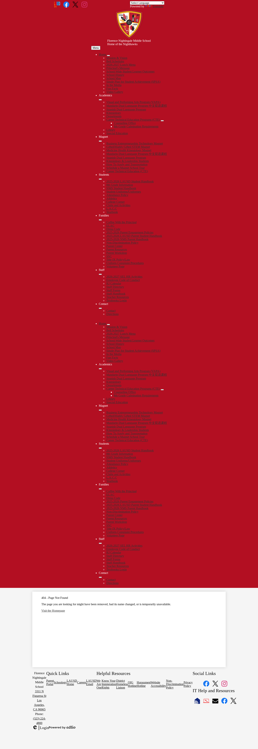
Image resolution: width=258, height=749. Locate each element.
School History (115, 75)
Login (40, 728)
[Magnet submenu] (100, 141)
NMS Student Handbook (121, 188)
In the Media (113, 85)
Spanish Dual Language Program (126, 109)
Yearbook (112, 212)
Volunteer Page (115, 266)
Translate (158, 6)
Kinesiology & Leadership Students (127, 161)
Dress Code (113, 229)
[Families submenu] (100, 219)
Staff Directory (115, 286)
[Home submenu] (108, 55)
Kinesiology (113, 112)
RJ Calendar (113, 283)
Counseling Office (125, 123)
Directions (112, 314)
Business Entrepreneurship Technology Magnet (134, 143)
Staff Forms (113, 290)
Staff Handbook (115, 293)
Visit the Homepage (53, 610)
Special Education (117, 133)
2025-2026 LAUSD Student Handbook (130, 181)
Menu (96, 47)
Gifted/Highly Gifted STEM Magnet (128, 146)
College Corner (115, 201)
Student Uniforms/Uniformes (123, 191)
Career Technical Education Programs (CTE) (133, 119)
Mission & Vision (116, 58)
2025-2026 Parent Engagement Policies (129, 232)
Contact (111, 310)
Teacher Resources (117, 297)
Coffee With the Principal (121, 222)
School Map (113, 78)
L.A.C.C (111, 208)
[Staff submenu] (100, 274)
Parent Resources (116, 249)
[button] (103, 323)
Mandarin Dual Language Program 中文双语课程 (136, 105)
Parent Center (114, 246)
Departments (113, 116)
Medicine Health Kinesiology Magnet (128, 150)
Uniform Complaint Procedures (125, 263)
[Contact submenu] (100, 308)
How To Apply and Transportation (127, 164)
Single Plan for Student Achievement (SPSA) (133, 81)
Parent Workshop (116, 252)
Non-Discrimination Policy (122, 242)
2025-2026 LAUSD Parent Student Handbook (134, 235)
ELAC (110, 225)
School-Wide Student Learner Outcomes (130, 71)
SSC (109, 256)
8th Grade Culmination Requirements (136, 126)
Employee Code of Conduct (123, 280)
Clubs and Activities (118, 205)
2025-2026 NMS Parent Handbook (127, 239)
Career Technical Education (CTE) (127, 171)
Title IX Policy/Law (118, 259)
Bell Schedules (115, 61)
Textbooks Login (116, 300)
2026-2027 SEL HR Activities (124, 276)
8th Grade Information (119, 184)
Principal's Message (118, 68)
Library (110, 129)
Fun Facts (112, 88)
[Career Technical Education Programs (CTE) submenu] (162, 120)
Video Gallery (114, 92)
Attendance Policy (117, 195)
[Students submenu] (100, 179)
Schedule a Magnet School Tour (125, 167)
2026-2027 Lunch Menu (121, 64)
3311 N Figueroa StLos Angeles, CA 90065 (39, 700)
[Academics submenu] (100, 99)
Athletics (111, 198)
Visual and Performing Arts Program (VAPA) (133, 102)
